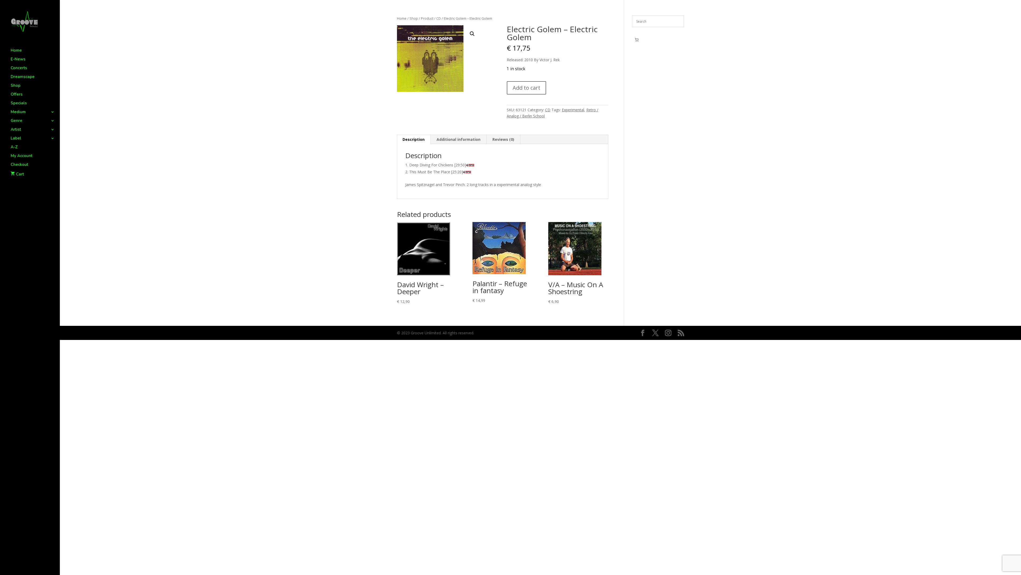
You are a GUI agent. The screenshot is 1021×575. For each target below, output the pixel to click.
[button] (472, 34)
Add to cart (526, 87)
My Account (21, 156)
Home (16, 50)
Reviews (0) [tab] (503, 139)
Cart (20, 174)
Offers (17, 94)
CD (438, 18)
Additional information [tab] (458, 139)
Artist (16, 130)
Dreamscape (23, 77)
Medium (18, 112)
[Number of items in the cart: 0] (636, 39)
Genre (16, 121)
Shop (15, 86)
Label (16, 138)
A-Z (14, 147)
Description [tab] (414, 139)
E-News (18, 59)
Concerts (19, 68)
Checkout (19, 165)
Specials (19, 103)
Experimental (573, 109)
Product (427, 18)
